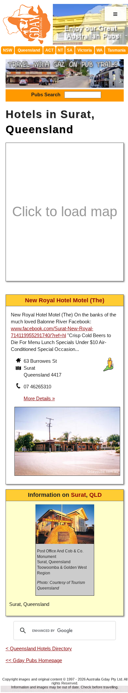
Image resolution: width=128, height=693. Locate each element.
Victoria (84, 50)
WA (99, 50)
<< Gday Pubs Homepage (34, 660)
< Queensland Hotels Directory (39, 648)
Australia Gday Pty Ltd (104, 679)
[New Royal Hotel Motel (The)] (67, 476)
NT (60, 50)
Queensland (29, 50)
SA (70, 50)
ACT (49, 50)
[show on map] (19, 368)
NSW (7, 50)
